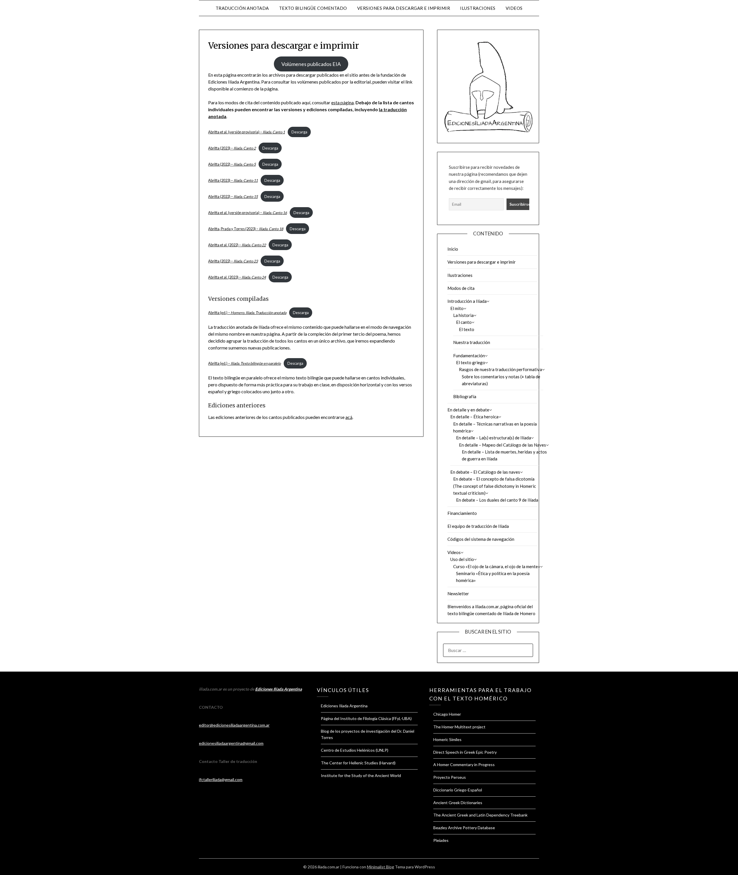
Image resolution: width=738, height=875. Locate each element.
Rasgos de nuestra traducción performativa (500, 369)
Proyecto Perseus (449, 777)
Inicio (452, 249)
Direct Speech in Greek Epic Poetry (465, 752)
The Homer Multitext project (459, 726)
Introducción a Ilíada (467, 301)
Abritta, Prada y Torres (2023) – (245, 228)
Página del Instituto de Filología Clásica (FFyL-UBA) (366, 718)
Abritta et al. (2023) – (237, 277)
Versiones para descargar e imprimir (403, 8)
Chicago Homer (447, 714)
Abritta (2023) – (232, 148)
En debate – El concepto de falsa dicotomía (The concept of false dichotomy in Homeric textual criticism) (494, 486)
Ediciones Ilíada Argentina (278, 689)
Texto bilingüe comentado (313, 8)
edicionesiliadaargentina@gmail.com (231, 743)
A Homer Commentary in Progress (464, 764)
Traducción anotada (242, 8)
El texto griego (470, 362)
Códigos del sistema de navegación (480, 539)
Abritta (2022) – (232, 164)
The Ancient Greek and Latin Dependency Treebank (480, 814)
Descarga (299, 132)
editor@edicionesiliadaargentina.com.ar (234, 725)
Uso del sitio (462, 559)
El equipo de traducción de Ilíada (478, 526)
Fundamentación (469, 355)
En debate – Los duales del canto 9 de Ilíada (497, 499)
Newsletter (458, 593)
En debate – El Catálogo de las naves (485, 472)
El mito (457, 308)
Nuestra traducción (471, 342)
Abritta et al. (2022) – (237, 245)
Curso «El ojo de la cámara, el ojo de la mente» (496, 566)
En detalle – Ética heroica (474, 416)
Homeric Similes (447, 739)
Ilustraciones (478, 8)
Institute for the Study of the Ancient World (361, 775)
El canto (464, 322)
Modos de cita (461, 288)
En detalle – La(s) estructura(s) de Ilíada (493, 437)
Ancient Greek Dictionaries (457, 802)
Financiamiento (462, 513)
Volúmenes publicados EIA (311, 64)
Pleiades (441, 840)
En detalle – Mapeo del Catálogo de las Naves (502, 444)
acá (348, 417)
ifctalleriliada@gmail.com (220, 779)
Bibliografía (464, 396)
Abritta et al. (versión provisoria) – (246, 132)
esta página (342, 102)
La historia (463, 315)
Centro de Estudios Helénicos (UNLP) (354, 750)
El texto (466, 329)
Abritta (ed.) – (247, 312)
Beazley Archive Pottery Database (464, 827)
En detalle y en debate (468, 409)
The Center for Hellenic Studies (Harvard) (358, 762)
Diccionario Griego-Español (457, 789)
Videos (514, 8)
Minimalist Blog (380, 866)
